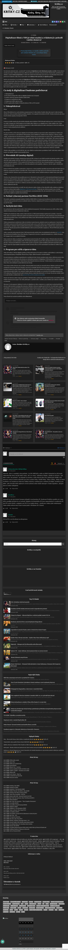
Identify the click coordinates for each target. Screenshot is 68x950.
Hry (23, 24)
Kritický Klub (6, 906)
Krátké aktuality (14, 906)
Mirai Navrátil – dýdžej (35, 841)
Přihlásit (6, 856)
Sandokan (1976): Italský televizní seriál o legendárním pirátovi (29, 608)
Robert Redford (13, 799)
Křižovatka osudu (14, 760)
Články (23, 912)
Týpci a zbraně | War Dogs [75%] (17, 810)
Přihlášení (62, 448)
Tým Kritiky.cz (44, 24)
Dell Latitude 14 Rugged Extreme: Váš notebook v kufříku (22, 432)
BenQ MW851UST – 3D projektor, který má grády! (53, 432)
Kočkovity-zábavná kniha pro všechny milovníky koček (26, 839)
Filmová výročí (46, 902)
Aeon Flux (12, 762)
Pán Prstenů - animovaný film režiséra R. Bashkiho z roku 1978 (37, 848)
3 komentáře (43, 42)
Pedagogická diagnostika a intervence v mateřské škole (27, 689)
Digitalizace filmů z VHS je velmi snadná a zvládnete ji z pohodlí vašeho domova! (34, 38)
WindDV (59, 232)
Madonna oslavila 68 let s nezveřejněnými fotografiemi (26, 621)
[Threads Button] (56, 22)
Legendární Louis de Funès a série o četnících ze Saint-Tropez (28, 629)
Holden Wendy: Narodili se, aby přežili (19, 791)
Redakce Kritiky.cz (26, 42)
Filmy (5, 24)
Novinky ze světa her (54, 906)
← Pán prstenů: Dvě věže (10, 357)
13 (28, 932)
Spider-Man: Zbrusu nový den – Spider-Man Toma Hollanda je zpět (30, 637)
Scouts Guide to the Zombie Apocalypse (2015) (22, 822)
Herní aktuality (32, 904)
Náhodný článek (8, 28)
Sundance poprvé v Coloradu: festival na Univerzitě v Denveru (21, 729)
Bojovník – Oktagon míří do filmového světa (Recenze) (26, 644)
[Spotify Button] (62, 22)
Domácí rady (25, 902)
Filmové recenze (15, 904)
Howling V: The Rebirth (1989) (17, 789)
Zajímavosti (61, 910)
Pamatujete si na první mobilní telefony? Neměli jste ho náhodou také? (54, 401)
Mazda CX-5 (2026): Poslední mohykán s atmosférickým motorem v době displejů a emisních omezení (53, 369)
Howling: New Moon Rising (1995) (18, 792)
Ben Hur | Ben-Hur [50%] (16, 818)
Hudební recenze (53, 904)
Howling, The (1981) (14, 785)
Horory (39, 904)
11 (22, 932)
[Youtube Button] (60, 22)
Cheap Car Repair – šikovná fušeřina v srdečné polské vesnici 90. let (30, 615)
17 (20, 935)
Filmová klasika (37, 902)
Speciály (21, 910)
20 (28, 935)
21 (31, 935)
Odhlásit (10, 856)
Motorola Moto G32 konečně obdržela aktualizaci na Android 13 (52, 385)
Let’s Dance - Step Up (15, 774)
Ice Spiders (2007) (14, 811)
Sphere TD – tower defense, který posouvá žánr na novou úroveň (29, 651)
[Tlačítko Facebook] (54, 22)
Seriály (15, 24)
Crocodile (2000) (13, 803)
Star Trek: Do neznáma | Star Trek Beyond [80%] (21, 798)
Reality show (13, 908)
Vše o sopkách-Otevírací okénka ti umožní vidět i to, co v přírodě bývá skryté (32, 695)
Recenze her (25, 908)
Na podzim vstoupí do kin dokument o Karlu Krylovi (23, 813)
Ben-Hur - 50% (13, 815)
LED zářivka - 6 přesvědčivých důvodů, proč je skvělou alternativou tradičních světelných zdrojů (22, 417)
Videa (56, 910)
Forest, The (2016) (14, 825)
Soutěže (16, 910)
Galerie (26, 904)
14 (31, 932)
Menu (6, 21)
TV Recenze (51, 910)
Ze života (18, 912)
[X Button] (52, 22)
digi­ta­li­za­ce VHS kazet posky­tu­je (28, 189)
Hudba (47, 904)
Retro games (59, 908)
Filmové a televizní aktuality (57, 902)
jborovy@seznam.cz (15, 884)
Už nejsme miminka (15, 817)
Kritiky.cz (59, 4)
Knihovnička (61, 904)
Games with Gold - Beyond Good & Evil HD (20, 796)
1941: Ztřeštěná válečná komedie (20, 602)
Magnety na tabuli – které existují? (20, 400)
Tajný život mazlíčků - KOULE (17, 794)
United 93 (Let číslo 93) (16, 775)
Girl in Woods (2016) (15, 831)
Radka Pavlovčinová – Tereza (36, 845)
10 (20, 932)
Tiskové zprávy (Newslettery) (35, 910)
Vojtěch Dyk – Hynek (15, 841)
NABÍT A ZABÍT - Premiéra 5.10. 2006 (19, 770)
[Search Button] (64, 22)
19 (25, 935)
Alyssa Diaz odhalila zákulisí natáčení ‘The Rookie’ (21, 368)
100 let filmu (6, 902)
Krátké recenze (22, 906)
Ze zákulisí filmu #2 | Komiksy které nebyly (21, 824)
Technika (34, 35)
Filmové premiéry (7, 904)
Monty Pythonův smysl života (19, 657)
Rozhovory (5, 910)
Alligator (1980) (14, 806)
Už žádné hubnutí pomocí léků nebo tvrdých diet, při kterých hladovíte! (28, 827)
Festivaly (31, 902)
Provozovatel (53, 24)
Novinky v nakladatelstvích (43, 906)
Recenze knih (32, 908)
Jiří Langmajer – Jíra (56, 839)
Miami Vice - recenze (15, 767)
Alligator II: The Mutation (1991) (18, 808)
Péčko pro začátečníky (15, 763)
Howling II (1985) (13, 787)
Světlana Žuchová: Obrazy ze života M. (19, 829)
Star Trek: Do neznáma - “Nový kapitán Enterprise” (22, 801)
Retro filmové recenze (50, 908)
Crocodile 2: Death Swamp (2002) (18, 804)
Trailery (45, 910)
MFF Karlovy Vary (31, 906)
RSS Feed (6, 862)
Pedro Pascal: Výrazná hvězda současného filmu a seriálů (20, 724)
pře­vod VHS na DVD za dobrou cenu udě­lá (34, 275)
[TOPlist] (5, 918)
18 (22, 935)
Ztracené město (14, 777)
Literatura (32, 24)
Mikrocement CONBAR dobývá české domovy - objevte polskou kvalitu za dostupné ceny (22, 385)
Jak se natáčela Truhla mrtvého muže (19, 768)
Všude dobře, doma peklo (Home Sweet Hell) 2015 (16, 742)
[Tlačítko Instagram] (58, 22)
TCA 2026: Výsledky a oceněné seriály (14, 715)
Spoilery (26, 910)
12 (25, 932)
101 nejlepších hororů (15, 902)
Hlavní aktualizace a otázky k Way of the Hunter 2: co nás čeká (28, 702)
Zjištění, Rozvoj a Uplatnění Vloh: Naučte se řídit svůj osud (19, 744)
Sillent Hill (12, 772)
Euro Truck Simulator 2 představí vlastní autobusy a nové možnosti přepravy (33, 682)
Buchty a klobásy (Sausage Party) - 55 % (20, 820)
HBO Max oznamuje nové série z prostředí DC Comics (19, 677)
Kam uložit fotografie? (49, 415)
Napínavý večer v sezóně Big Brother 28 (15, 720)
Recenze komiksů (40, 908)
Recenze (19, 908)
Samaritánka (13, 765)
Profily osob (6, 908)
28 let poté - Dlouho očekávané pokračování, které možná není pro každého (23, 747)
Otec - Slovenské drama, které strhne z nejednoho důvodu (19, 739)
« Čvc (20, 944)
